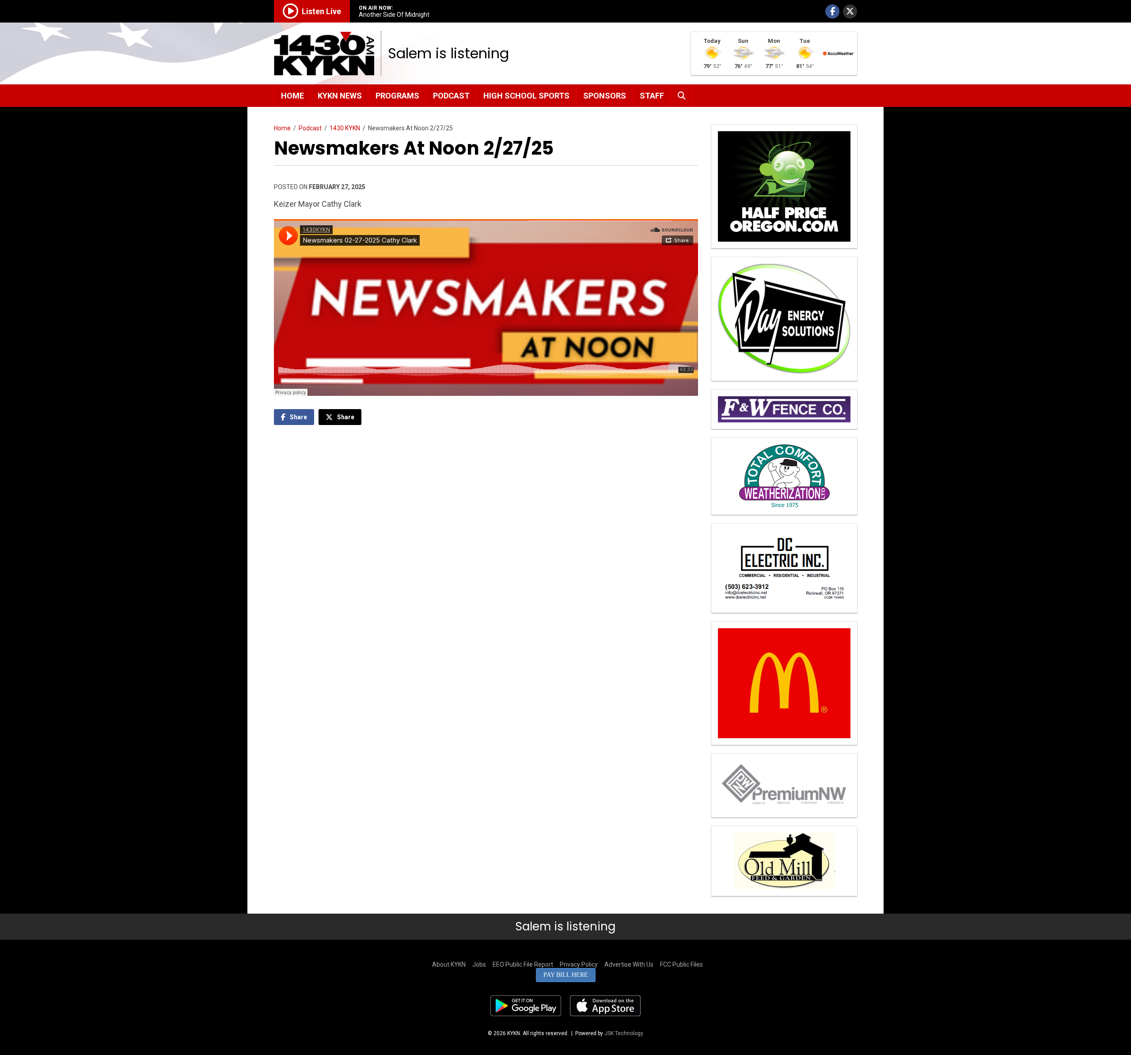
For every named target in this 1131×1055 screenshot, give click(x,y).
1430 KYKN (345, 128)
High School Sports (526, 95)
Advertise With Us (628, 964)
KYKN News (340, 95)
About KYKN (449, 964)
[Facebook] (832, 11)
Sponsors (604, 95)
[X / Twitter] (850, 11)
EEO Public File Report (523, 964)
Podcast (451, 95)
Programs (397, 95)
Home (292, 95)
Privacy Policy (579, 964)
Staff (652, 95)
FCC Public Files (681, 964)
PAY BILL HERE (565, 975)
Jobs (479, 964)
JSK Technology (623, 1033)
